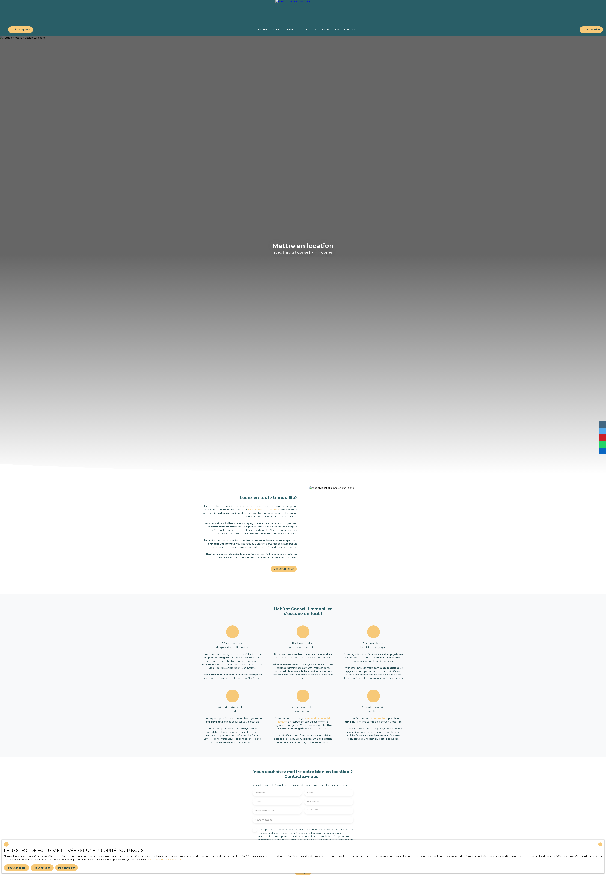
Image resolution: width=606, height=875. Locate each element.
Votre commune (265, 810)
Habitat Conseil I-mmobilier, (263, 509)
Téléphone (313, 801)
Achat (276, 29)
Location (304, 29)
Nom (310, 792)
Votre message (263, 819)
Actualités (322, 29)
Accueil (262, 29)
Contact (349, 29)
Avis (336, 29)
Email (258, 801)
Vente (289, 29)
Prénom (260, 792)
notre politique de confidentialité (166, 859)
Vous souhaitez (313, 809)
